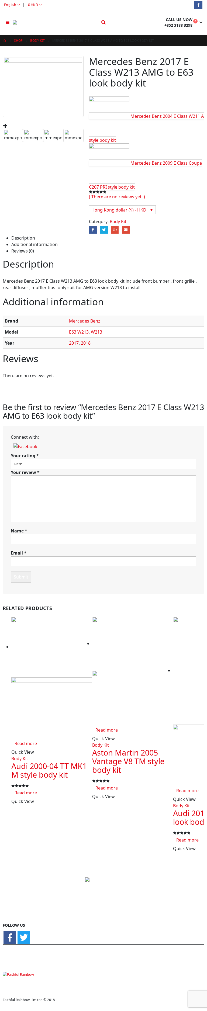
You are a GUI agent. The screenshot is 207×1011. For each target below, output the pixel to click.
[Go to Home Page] (4, 40)
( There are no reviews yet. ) (117, 197)
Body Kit (118, 221)
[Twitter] (24, 937)
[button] (25, 446)
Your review (25, 472)
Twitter (104, 230)
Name (19, 531)
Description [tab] (23, 238)
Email (126, 230)
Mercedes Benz (84, 321)
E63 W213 (79, 332)
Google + (115, 230)
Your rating (25, 456)
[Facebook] (198, 5)
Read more (26, 743)
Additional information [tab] (34, 244)
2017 (74, 343)
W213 (96, 332)
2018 (86, 343)
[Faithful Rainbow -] (27, 22)
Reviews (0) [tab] (22, 251)
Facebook (93, 230)
